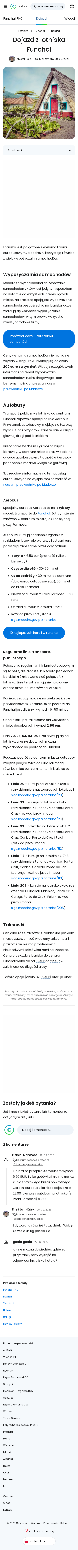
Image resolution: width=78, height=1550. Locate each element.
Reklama (65, 1523)
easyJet (8, 1397)
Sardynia (9, 1384)
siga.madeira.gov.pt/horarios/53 (36, 848)
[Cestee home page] (18, 6)
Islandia (8, 1452)
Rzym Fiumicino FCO (15, 1377)
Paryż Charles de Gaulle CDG (20, 1425)
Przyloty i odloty (12, 1323)
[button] (5, 6)
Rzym (6, 1465)
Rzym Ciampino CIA (15, 1404)
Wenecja (8, 1445)
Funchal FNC (13, 18)
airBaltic (8, 1350)
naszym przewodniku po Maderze (29, 484)
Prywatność (50, 1523)
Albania (8, 1459)
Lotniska (23, 31)
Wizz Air (7, 1411)
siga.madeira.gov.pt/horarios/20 (36, 795)
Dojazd (41, 18)
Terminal (8, 1303)
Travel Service (11, 1418)
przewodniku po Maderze (23, 389)
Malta (6, 1438)
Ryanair (8, 1370)
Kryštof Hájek (24, 59)
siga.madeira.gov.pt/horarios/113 (36, 878)
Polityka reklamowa (54, 998)
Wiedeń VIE (9, 1357)
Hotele (7, 1310)
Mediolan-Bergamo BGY (18, 1391)
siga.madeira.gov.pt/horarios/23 (36, 819)
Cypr (6, 1472)
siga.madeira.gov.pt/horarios (33, 619)
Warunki (36, 1523)
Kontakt (7, 1509)
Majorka (8, 1479)
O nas (6, 1503)
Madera (8, 1431)
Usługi (7, 1317)
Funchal (40, 31)
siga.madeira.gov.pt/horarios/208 (37, 908)
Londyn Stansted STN (16, 1363)
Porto (6, 1486)
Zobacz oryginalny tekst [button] (28, 1164)
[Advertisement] (39, 199)
